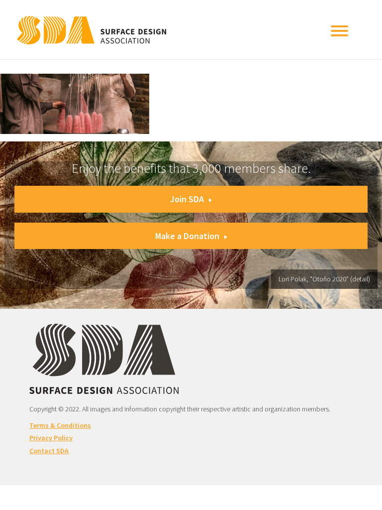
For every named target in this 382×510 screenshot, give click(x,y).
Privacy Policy (51, 437)
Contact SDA (49, 450)
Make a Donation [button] (187, 236)
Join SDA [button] (187, 199)
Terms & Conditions (60, 425)
